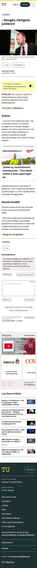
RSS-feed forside (9, 497)
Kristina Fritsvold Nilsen (12, 482)
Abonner (25, 4)
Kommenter (19, 65)
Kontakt (5, 548)
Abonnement (7, 542)
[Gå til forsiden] (4, 4)
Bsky (4, 510)
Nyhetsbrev (6, 514)
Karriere (6, 14)
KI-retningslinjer (8, 526)
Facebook (6, 501)
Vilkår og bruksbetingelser (13, 522)
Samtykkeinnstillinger (11, 518)
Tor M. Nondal (8, 490)
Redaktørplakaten (27, 535)
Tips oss (30, 470)
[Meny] (33, 4)
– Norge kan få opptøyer (12, 234)
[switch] (31, 86)
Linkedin (5, 505)
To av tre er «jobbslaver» (13, 108)
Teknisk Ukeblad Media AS (20, 556)
